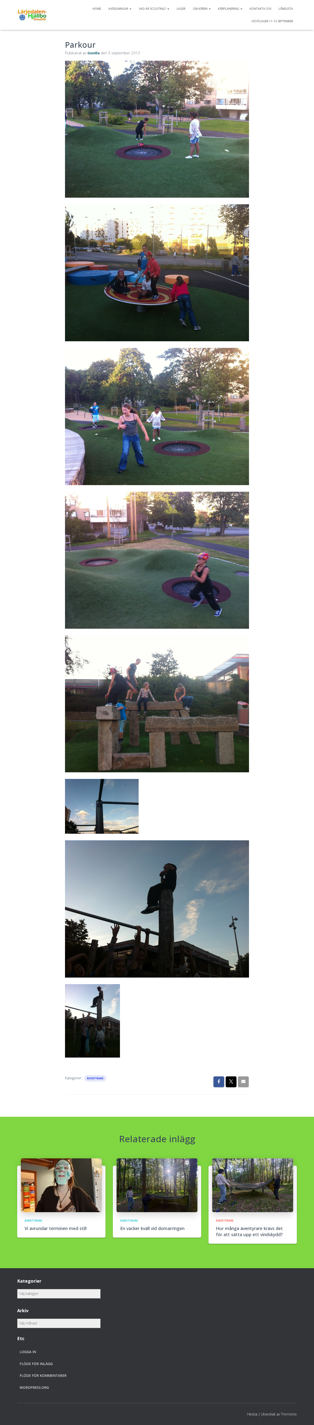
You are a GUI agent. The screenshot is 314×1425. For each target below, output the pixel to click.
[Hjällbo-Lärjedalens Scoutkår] (32, 15)
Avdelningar (118, 9)
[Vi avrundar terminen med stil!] (61, 1184)
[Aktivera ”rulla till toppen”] (304, 1415)
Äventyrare (95, 1078)
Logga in (28, 1351)
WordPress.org (34, 1387)
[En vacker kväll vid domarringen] (157, 1184)
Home (96, 9)
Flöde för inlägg (36, 1363)
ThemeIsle (289, 1414)
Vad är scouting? (153, 9)
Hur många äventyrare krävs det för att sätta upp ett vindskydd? (249, 1231)
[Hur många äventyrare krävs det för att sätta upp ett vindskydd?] (252, 1184)
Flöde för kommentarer (43, 1375)
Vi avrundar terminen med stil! (56, 1228)
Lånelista (286, 9)
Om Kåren (200, 9)
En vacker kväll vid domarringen (152, 1228)
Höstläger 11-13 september (272, 21)
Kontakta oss (260, 9)
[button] (130, 9)
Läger (181, 9)
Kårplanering (229, 9)
